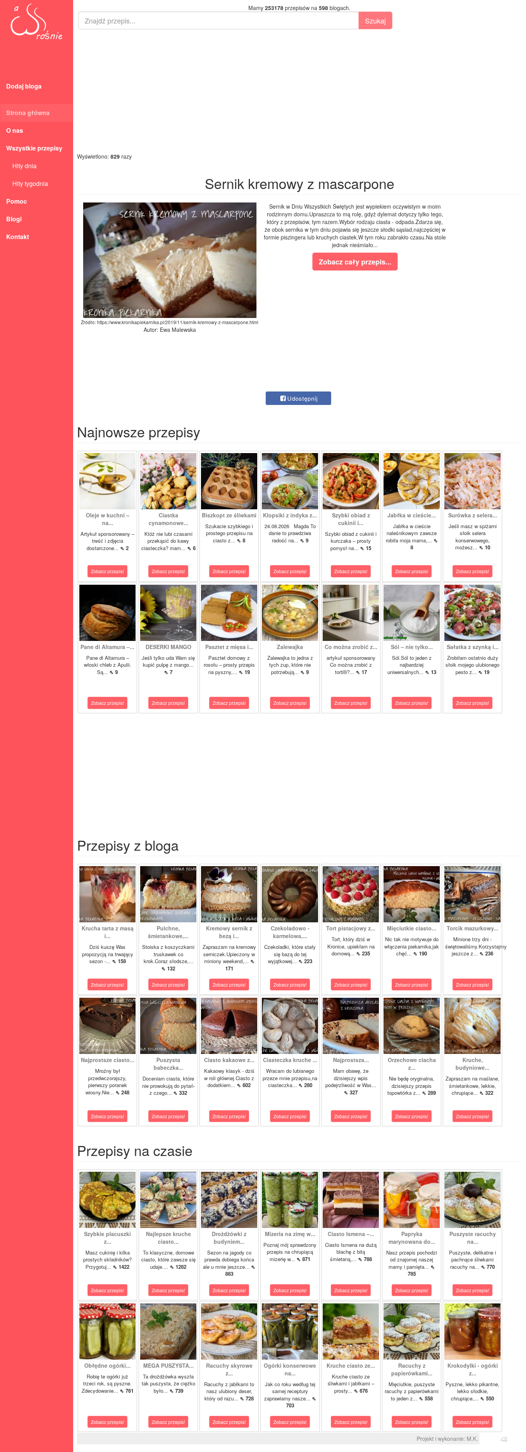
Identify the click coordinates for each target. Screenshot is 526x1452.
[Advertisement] (299, 91)
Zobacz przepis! (107, 571)
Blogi (14, 218)
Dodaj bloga (24, 86)
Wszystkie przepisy (34, 148)
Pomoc (16, 201)
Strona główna (28, 112)
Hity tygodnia (27, 183)
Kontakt (17, 236)
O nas (14, 130)
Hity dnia (21, 165)
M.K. (472, 1438)
